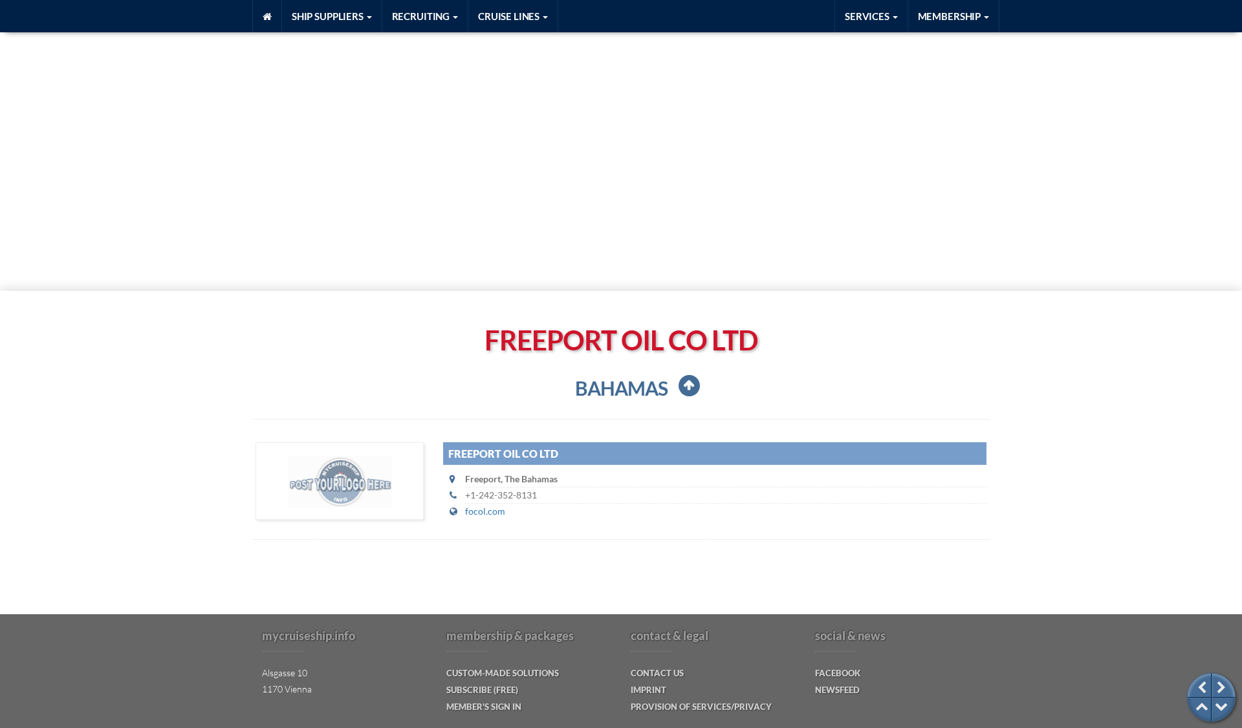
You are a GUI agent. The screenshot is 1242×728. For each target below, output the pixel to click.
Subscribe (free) (482, 690)
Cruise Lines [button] (509, 16)
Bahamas (621, 388)
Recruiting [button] (422, 16)
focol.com (485, 511)
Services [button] (868, 16)
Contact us (657, 673)
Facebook (837, 673)
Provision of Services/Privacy (701, 706)
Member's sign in (483, 706)
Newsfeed (837, 690)
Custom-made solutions (502, 673)
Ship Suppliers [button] (328, 16)
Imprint (648, 690)
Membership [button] (950, 16)
